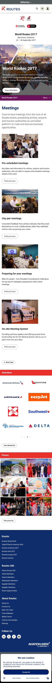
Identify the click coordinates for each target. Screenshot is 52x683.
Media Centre (7, 617)
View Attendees (11, 90)
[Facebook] (14, 637)
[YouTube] (19, 637)
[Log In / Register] (47, 8)
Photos (5, 455)
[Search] (36, 8)
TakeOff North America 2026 (12, 544)
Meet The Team (7, 610)
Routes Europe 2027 (9, 555)
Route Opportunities (9, 591)
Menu (45, 98)
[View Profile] (13, 383)
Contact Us (6, 607)
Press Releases (7, 613)
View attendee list (9, 445)
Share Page (9, 362)
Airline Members (8, 574)
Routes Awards (7, 558)
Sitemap (5, 623)
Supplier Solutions (8, 587)
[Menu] (42, 8)
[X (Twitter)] (9, 637)
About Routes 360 (8, 570)
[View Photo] (13, 468)
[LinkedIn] (4, 637)
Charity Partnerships (9, 620)
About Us (5, 603)
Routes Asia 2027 (8, 551)
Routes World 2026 (9, 541)
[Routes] (11, 8)
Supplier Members (8, 584)
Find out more (9, 181)
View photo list (8, 521)
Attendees (7, 372)
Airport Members (8, 577)
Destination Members (10, 581)
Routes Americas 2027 (10, 548)
